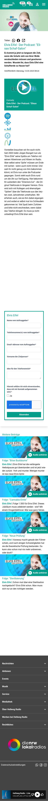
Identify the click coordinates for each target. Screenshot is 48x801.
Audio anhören (37, 454)
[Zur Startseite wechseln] (8, 5)
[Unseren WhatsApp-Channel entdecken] (36, 765)
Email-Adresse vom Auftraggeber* (21, 344)
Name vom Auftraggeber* (18, 320)
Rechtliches (7, 724)
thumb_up (42, 794)
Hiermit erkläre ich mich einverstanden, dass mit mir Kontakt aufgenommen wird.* (23, 389)
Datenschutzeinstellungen (13, 765)
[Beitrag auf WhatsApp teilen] (13, 40)
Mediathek (7, 701)
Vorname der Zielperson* (17, 357)
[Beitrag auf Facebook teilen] (18, 40)
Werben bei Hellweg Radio (14, 717)
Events (5, 679)
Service (5, 694)
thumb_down (32, 794)
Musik (5, 686)
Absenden (24, 414)
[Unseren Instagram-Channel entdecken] (45, 765)
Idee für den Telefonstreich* (19, 369)
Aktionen (6, 671)
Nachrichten (8, 663)
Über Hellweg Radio (11, 709)
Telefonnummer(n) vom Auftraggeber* (23, 332)
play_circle (37, 794)
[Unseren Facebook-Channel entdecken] (41, 765)
